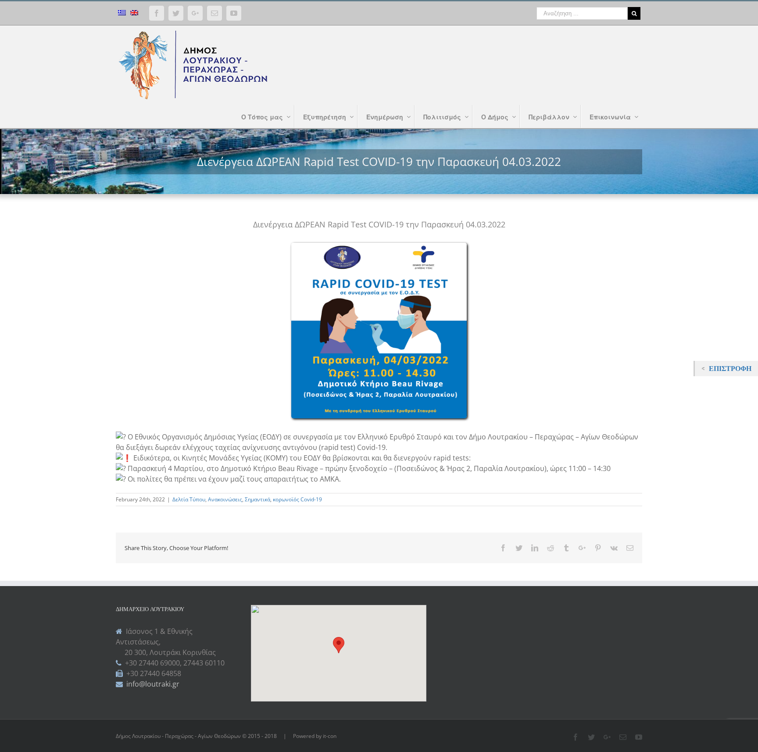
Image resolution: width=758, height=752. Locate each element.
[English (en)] (134, 14)
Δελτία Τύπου (188, 499)
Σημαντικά (257, 499)
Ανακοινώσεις (225, 499)
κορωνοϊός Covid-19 (297, 499)
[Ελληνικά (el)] (122, 14)
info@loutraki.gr (152, 684)
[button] (338, 645)
